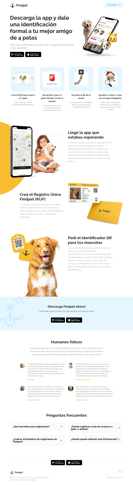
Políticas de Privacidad (115, 477)
